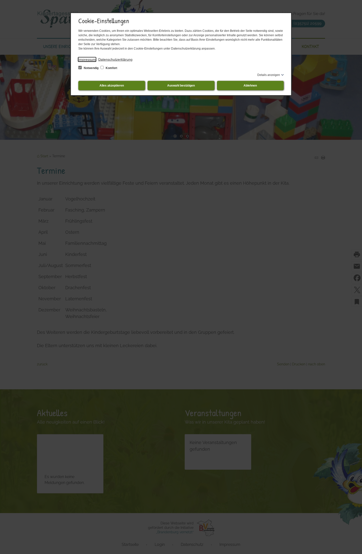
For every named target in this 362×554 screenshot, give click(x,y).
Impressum (87, 59)
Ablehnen (250, 85)
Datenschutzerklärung (115, 59)
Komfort (111, 68)
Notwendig (91, 68)
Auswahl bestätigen (181, 85)
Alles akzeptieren (111, 85)
